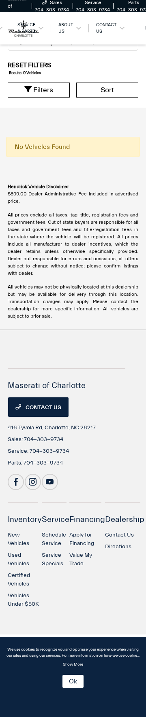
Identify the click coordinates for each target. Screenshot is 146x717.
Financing (87, 519)
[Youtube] (50, 482)
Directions (118, 546)
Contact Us (42, 407)
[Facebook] (16, 482)
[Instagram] (33, 482)
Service (55, 519)
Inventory (25, 519)
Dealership (124, 519)
